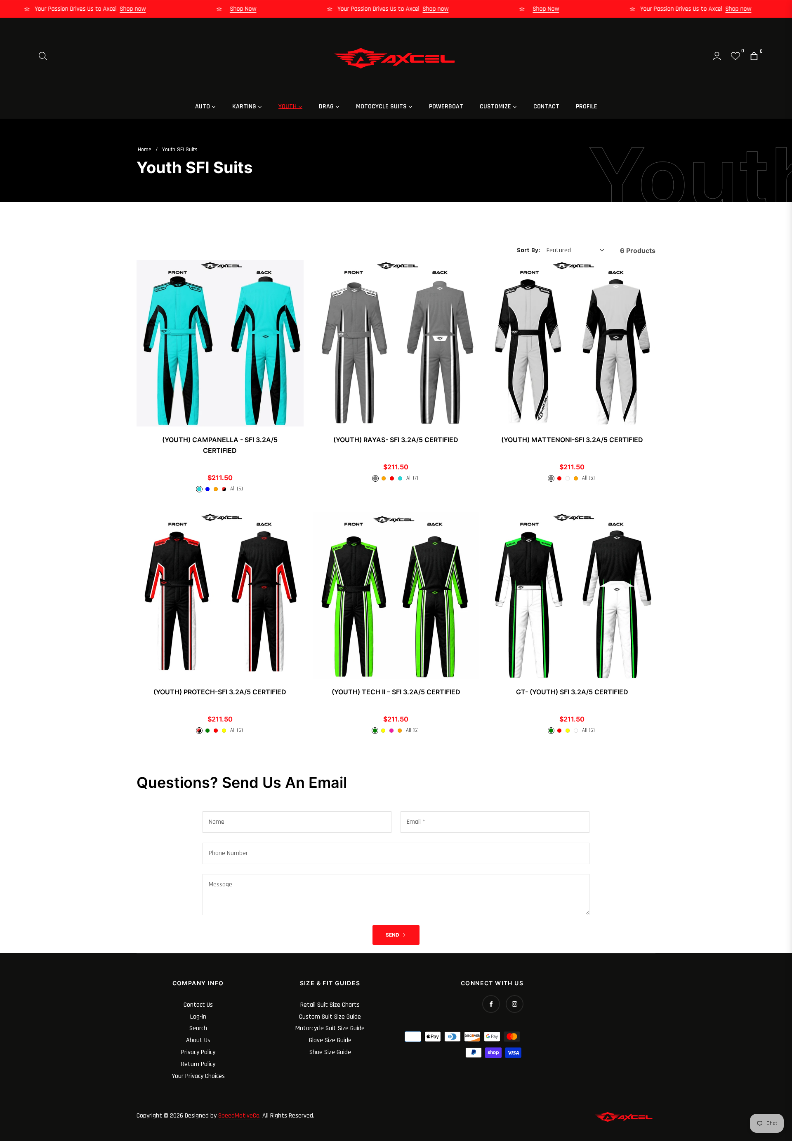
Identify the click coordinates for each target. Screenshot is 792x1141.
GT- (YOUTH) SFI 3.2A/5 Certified (572, 692)
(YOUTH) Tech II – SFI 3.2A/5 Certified (396, 692)
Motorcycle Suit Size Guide (330, 1028)
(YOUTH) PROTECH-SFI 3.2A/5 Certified (219, 692)
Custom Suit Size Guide (330, 1016)
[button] (43, 56)
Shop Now (257, 9)
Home (144, 149)
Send (393, 935)
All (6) (236, 488)
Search (198, 1028)
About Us (198, 1040)
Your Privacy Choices (198, 1076)
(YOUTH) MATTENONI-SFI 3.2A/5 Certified (572, 440)
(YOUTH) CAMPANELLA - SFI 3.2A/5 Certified (220, 445)
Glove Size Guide (330, 1040)
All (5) (588, 478)
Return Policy (198, 1064)
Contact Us (198, 1004)
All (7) (412, 478)
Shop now (147, 9)
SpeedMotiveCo (238, 1115)
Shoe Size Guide (330, 1052)
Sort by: (528, 250)
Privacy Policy (198, 1052)
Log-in (198, 1016)
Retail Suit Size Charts (330, 1004)
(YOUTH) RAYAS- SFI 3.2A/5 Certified (395, 440)
